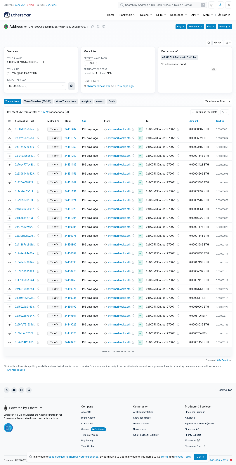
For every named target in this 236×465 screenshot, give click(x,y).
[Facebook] (21, 390)
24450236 (70, 297)
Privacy (94, 434)
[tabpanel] (118, 231)
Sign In (225, 15)
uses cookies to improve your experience (73, 456)
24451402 (70, 129)
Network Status (141, 423)
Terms (84, 434)
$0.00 (18, 86)
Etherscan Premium (195, 412)
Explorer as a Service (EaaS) (199, 423)
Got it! (200, 456)
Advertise (190, 417)
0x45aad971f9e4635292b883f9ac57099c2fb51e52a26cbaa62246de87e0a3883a (25, 218)
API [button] (193, 15)
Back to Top (225, 390)
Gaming (223, 26)
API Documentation (143, 412)
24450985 (70, 227)
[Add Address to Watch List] (209, 43)
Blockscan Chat (193, 446)
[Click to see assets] (71, 86)
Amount (193, 121)
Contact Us (87, 423)
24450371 (70, 289)
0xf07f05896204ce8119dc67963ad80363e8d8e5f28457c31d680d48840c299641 (25, 227)
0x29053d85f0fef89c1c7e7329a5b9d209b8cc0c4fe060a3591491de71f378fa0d (25, 200)
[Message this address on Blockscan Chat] (104, 27)
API (219, 42)
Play (209, 26)
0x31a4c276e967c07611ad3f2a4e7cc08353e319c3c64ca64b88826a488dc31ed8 (25, 147)
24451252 (70, 155)
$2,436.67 (20, 5)
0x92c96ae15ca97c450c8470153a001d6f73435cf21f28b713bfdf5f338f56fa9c (25, 138)
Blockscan (191, 440)
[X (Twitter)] (7, 390)
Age (84, 121)
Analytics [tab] (86, 101)
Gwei (51, 5)
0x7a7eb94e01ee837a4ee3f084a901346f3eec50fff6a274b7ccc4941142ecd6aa (25, 253)
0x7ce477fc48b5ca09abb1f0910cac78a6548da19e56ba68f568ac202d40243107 (25, 164)
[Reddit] (29, 390)
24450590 (70, 262)
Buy (179, 26)
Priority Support (193, 434)
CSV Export (222, 360)
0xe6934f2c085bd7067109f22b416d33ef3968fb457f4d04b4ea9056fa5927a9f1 (25, 342)
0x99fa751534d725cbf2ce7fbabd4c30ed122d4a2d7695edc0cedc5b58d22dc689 (25, 324)
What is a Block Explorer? (146, 434)
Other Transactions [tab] (66, 101)
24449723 (70, 333)
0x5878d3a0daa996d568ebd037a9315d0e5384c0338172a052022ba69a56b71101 (25, 129)
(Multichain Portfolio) (181, 57)
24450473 (70, 271)
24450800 (70, 244)
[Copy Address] (92, 27)
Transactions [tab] (12, 101)
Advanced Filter (217, 101)
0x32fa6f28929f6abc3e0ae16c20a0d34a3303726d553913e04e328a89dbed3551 (25, 182)
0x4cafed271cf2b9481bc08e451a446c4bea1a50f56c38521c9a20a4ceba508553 (25, 191)
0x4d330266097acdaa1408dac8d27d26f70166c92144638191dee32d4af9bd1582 (25, 209)
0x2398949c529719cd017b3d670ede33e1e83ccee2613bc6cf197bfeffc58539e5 (25, 173)
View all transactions (116, 351)
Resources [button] (176, 15)
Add (91, 63)
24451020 (70, 209)
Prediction (194, 26)
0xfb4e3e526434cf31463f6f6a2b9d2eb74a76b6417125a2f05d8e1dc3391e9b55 (25, 155)
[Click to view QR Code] (98, 26)
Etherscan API (192, 429)
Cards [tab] (112, 101)
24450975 (70, 235)
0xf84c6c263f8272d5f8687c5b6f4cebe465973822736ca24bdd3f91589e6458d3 (25, 333)
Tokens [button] (144, 15)
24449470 (70, 342)
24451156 (70, 173)
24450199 (70, 306)
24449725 (70, 324)
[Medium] (14, 390)
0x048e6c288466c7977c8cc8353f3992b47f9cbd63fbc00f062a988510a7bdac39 (25, 262)
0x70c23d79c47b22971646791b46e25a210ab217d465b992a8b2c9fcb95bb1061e (25, 315)
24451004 (70, 218)
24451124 (70, 200)
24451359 (70, 147)
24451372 (70, 138)
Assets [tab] (100, 101)
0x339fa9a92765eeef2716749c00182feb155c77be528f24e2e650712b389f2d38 (25, 235)
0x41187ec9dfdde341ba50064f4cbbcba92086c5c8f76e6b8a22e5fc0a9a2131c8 (25, 244)
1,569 (44, 112)
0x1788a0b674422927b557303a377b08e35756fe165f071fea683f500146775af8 (25, 280)
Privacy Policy (182, 456)
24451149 (70, 182)
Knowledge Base (16, 369)
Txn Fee (220, 121)
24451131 (70, 191)
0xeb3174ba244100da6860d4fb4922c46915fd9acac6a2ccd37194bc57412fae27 (25, 289)
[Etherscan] (17, 15)
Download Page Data (206, 112)
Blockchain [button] (125, 15)
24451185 (70, 164)
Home (110, 15)
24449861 (70, 315)
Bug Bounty (87, 440)
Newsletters (139, 429)
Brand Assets (88, 417)
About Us (86, 412)
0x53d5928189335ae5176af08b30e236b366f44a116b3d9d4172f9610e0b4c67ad (25, 271)
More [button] (206, 15)
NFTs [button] (159, 15)
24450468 (70, 280)
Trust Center (87, 446)
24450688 (70, 253)
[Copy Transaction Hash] (38, 129)
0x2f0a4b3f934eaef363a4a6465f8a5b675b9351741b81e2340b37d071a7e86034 (25, 297)
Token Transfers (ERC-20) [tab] (37, 101)
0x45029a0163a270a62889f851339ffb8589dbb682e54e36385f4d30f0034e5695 (25, 306)
